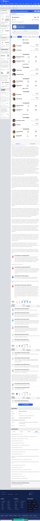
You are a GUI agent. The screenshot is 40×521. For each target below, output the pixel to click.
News (2, 504)
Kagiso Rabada (19, 85)
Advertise (2, 515)
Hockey (29, 503)
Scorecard (15, 36)
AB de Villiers (18, 45)
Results (9, 502)
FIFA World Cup (3, 494)
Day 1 (14, 431)
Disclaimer (15, 515)
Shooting (29, 508)
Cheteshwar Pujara (20, 74)
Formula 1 (16, 3)
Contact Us (35, 515)
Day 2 (22, 431)
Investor (19, 515)
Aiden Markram (19, 98)
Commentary (25, 36)
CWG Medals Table (10, 494)
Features (9, 505)
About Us (6, 515)
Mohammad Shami (19, 105)
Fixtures (3, 502)
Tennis (20, 3)
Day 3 (29, 431)
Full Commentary (25, 404)
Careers (31, 515)
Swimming (35, 508)
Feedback (10, 515)
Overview (19, 36)
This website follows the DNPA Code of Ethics (13, 517)
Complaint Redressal (25, 515)
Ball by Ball (18, 143)
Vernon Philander (19, 81)
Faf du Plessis (19, 50)
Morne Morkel (19, 135)
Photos (9, 504)
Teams (3, 507)
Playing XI (34, 36)
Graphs (29, 36)
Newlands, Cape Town (15, 14)
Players (9, 507)
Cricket (2, 3)
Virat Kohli (18, 124)
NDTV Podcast (11, 3)
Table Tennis (30, 510)
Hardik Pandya (19, 70)
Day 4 (37, 431)
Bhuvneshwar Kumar (20, 56)
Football (6, 3)
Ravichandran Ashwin (20, 120)
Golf (23, 3)
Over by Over (32, 143)
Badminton (27, 3)
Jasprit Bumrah (19, 109)
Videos (3, 505)
